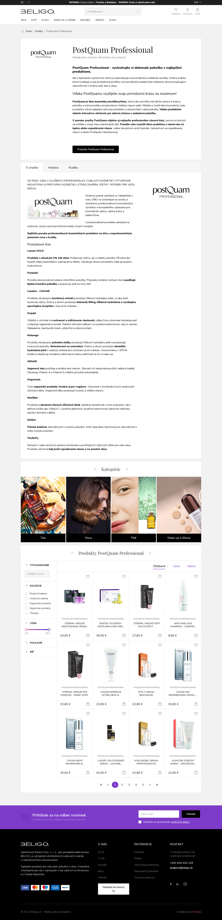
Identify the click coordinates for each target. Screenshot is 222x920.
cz (28, 2)
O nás (101, 858)
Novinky (85, 20)
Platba (137, 858)
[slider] (26, 629)
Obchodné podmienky (146, 865)
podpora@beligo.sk (181, 868)
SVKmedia (195, 912)
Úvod (29, 31)
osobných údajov (180, 822)
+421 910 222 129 (181, 863)
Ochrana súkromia (144, 877)
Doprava (139, 852)
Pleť (34, 20)
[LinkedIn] (177, 884)
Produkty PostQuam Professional (95, 149)
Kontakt (102, 865)
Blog (100, 871)
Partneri (102, 877)
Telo (23, 20)
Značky (99, 20)
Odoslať (191, 814)
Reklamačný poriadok (146, 871)
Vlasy (45, 20)
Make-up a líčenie (64, 20)
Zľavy (112, 20)
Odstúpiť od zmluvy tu (113, 889)
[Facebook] (171, 884)
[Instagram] (185, 884)
